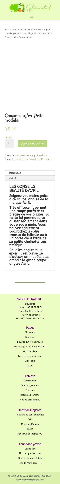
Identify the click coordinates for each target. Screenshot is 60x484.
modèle (41, 159)
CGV (30, 419)
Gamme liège (30, 351)
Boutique (17, 29)
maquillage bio (30, 33)
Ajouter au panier (32, 143)
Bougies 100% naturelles (30, 342)
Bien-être (30, 361)
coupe (26, 159)
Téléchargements (30, 385)
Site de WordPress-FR (30, 463)
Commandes (30, 380)
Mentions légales (30, 424)
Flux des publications (30, 453)
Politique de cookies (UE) (30, 433)
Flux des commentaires (30, 458)
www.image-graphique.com (30, 479)
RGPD (30, 429)
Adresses (30, 390)
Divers (30, 365)
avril (19, 159)
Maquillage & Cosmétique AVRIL (30, 346)
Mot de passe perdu (30, 399)
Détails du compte (30, 395)
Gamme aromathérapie (30, 356)
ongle (49, 159)
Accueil (8, 29)
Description (15, 173)
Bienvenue (30, 332)
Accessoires (45, 33)
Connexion (30, 448)
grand (33, 159)
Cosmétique (29, 29)
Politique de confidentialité (30, 414)
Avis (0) (12, 178)
